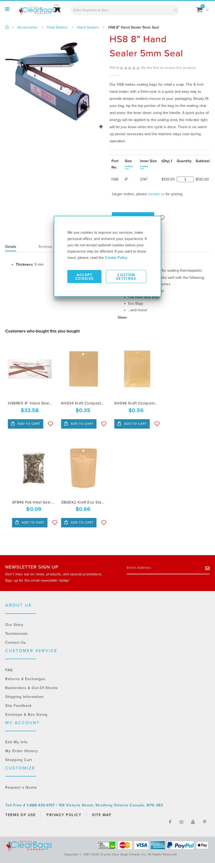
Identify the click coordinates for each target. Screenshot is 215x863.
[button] (100, 127)
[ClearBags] (39, 9)
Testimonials (16, 633)
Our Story (14, 624)
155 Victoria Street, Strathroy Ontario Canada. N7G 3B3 (110, 805)
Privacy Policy (63, 815)
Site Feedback (18, 705)
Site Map (101, 815)
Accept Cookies (84, 276)
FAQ (9, 670)
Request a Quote (21, 787)
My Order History (21, 751)
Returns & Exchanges (25, 679)
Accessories (27, 27)
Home (7, 27)
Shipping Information (24, 697)
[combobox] (125, 10)
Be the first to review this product (168, 67)
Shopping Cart (18, 760)
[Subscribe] (207, 568)
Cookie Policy (116, 257)
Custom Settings (126, 276)
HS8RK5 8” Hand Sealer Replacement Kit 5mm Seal (30, 403)
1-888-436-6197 (41, 805)
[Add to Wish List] (50, 424)
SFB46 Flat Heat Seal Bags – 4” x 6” (34, 502)
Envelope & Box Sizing (26, 714)
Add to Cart (28, 423)
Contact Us (15, 642)
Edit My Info (16, 742)
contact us (156, 194)
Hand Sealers (88, 27)
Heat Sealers (57, 27)
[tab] (17, 247)
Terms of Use (20, 815)
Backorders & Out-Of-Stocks (31, 688)
